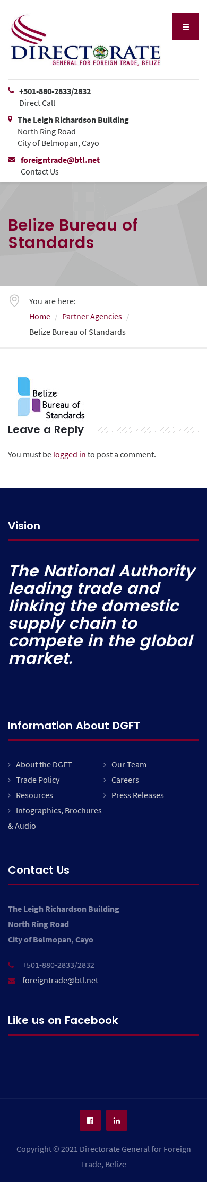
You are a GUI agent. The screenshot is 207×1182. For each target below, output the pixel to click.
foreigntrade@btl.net (60, 980)
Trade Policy (37, 779)
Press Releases (137, 795)
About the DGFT (44, 764)
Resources (34, 795)
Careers (125, 779)
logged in (69, 454)
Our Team (128, 764)
